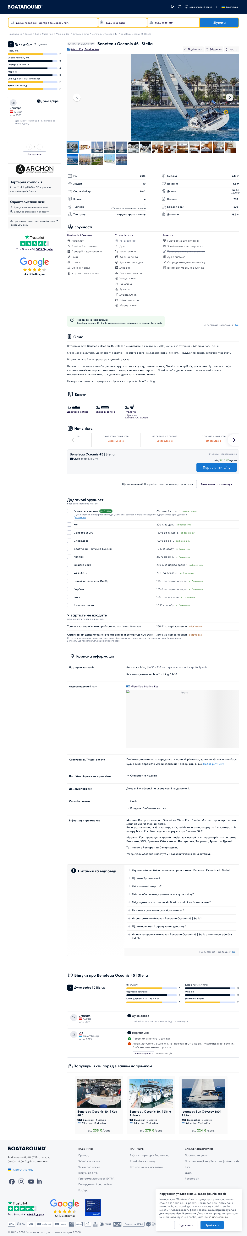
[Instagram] (21, 1181)
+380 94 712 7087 (23, 1169)
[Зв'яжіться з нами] (172, 6)
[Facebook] (12, 1181)
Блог (187, 1167)
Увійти (188, 1172)
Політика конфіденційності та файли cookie (212, 1161)
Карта (233, 49)
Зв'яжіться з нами (89, 1161)
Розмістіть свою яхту (143, 1161)
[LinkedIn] (39, 1181)
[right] (40, 147)
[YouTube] (31, 1181)
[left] (29, 147)
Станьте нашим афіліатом (146, 1167)
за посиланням (218, 1217)
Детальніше (80, 517)
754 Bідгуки (37, 274)
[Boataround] (25, 7)
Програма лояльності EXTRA (96, 1178)
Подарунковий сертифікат (95, 1184)
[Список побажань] (179, 6)
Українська (232, 6)
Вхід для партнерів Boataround (149, 1155)
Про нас (83, 1155)
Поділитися (195, 49)
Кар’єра (83, 1190)
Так (237, 325)
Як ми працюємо (89, 1167)
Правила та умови (196, 1155)
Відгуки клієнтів (87, 1172)
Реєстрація (192, 1178)
